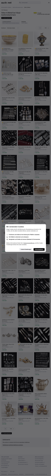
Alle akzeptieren (39, 249)
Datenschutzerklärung (29, 243)
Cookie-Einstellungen (26, 249)
